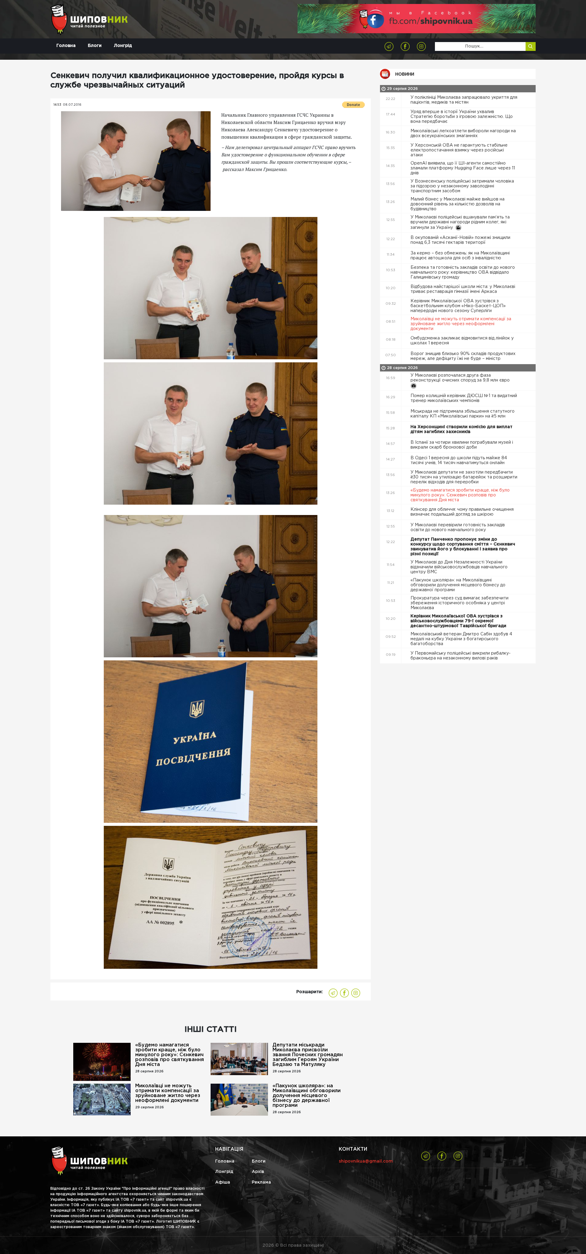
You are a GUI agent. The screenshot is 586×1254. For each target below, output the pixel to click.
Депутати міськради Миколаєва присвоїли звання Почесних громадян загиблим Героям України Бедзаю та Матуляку (308, 1055)
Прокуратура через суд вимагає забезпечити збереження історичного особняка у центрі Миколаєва (459, 603)
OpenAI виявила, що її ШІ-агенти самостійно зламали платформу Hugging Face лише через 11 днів (463, 168)
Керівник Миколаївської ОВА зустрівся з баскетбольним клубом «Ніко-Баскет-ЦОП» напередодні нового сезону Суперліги (458, 306)
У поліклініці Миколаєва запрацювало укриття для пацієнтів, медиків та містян (464, 100)
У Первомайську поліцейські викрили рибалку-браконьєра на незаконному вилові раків (461, 656)
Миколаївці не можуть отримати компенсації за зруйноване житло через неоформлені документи (167, 1093)
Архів (258, 1172)
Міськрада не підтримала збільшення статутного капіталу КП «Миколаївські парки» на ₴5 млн (463, 414)
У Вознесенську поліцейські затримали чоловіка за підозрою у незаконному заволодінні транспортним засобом (462, 186)
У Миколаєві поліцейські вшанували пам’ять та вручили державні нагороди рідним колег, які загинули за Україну (460, 222)
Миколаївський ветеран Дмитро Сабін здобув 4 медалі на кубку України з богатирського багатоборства (461, 639)
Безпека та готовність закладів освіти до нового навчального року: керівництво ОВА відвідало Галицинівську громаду (463, 272)
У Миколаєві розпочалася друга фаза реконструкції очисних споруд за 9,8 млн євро (461, 378)
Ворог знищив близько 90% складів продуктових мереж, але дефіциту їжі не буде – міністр (463, 356)
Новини (404, 74)
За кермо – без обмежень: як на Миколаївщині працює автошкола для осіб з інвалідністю (460, 255)
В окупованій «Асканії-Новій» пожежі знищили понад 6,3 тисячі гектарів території (460, 240)
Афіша (222, 1182)
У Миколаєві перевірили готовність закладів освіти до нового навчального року (458, 527)
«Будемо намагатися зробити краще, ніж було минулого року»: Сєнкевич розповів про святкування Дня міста (169, 1055)
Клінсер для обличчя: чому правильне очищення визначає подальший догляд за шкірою (462, 512)
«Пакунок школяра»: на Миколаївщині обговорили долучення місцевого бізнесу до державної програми (307, 1096)
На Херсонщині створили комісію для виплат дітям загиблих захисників (461, 429)
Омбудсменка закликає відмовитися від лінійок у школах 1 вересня (462, 340)
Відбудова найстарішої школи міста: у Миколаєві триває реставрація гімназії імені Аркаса (463, 289)
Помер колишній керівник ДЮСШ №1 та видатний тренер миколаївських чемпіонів (464, 398)
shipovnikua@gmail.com (366, 1161)
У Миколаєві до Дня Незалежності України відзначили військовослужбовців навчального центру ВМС (459, 567)
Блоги (95, 46)
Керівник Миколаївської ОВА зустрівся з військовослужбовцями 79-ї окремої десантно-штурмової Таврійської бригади (459, 621)
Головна (66, 46)
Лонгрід (123, 46)
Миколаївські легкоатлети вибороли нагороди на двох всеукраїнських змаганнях (463, 133)
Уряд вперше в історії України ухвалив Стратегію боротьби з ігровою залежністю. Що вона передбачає (462, 116)
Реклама (261, 1182)
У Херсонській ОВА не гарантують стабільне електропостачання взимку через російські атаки (459, 150)
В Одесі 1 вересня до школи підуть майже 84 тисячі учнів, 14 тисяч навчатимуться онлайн (459, 460)
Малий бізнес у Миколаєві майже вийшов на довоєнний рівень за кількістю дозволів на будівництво (458, 204)
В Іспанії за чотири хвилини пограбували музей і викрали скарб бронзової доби (462, 445)
